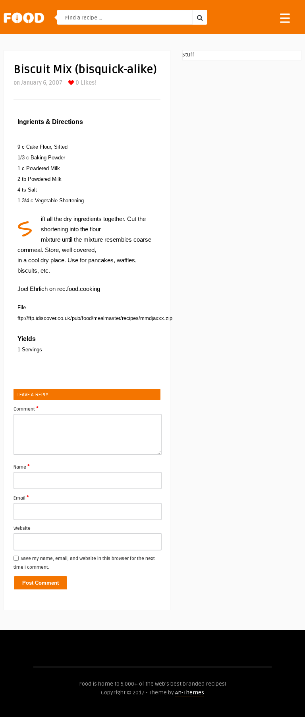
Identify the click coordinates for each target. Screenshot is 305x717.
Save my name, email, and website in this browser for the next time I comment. (84, 563)
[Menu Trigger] (285, 18)
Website (22, 528)
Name (22, 466)
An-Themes (189, 692)
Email (21, 497)
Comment (26, 408)
